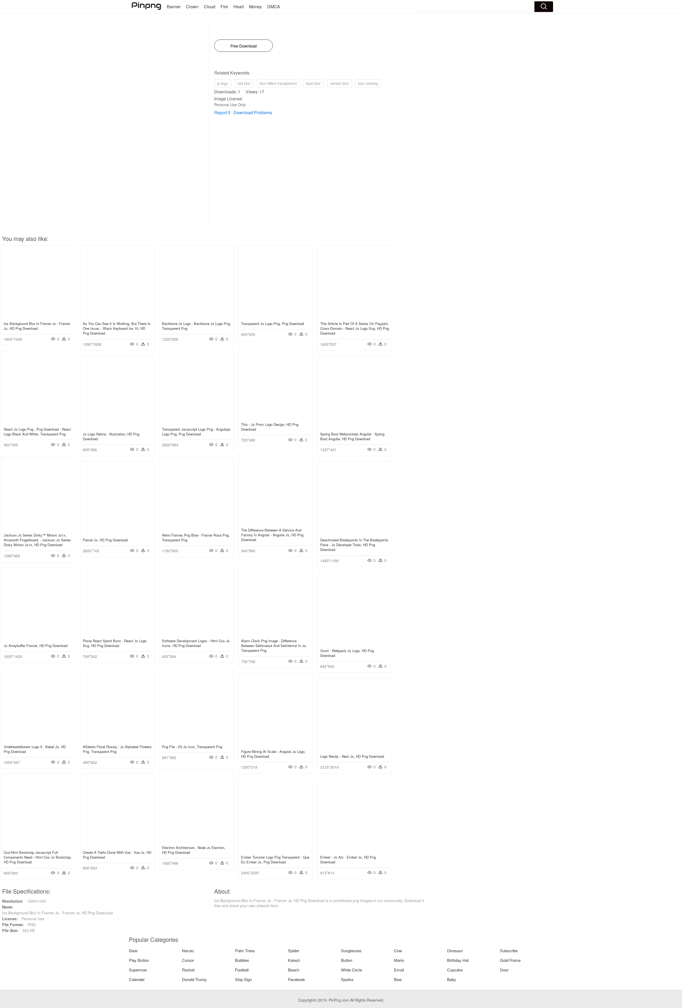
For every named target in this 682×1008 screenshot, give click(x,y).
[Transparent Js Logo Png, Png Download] (275, 315)
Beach (293, 970)
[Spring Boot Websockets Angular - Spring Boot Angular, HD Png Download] (354, 426)
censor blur (339, 83)
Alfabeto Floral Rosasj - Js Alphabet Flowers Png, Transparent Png (117, 749)
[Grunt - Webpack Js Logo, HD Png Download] (354, 642)
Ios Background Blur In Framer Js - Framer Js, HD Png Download (37, 326)
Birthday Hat (458, 960)
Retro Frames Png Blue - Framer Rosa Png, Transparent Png (196, 537)
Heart (238, 6)
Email (399, 970)
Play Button (139, 960)
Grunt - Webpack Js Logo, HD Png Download (347, 653)
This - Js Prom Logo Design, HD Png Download (269, 427)
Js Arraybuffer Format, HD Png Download (35, 645)
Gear (133, 950)
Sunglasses (351, 950)
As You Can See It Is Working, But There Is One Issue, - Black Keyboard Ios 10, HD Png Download (117, 328)
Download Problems (252, 112)
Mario (399, 960)
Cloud (209, 6)
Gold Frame (510, 960)
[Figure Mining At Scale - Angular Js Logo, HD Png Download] (275, 743)
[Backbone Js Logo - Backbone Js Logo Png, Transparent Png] (196, 315)
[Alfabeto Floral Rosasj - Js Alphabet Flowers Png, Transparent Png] (117, 738)
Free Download (243, 46)
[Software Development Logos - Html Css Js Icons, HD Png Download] (196, 633)
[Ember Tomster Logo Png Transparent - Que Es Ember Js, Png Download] (275, 849)
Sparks (347, 979)
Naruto (188, 950)
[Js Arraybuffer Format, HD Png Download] (38, 637)
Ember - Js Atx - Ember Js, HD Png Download (348, 859)
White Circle (351, 970)
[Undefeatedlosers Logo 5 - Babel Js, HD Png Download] (38, 738)
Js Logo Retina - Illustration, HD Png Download (111, 436)
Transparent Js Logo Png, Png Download (272, 323)
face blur (313, 83)
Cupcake (455, 970)
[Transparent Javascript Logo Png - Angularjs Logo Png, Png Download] (196, 421)
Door (504, 970)
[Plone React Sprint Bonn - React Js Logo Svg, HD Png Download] (117, 633)
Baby (451, 979)
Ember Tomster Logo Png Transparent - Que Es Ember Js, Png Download (275, 859)
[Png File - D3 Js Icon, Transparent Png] (196, 738)
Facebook (296, 979)
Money (255, 6)
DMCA (273, 6)
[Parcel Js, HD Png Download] (117, 532)
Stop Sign (243, 979)
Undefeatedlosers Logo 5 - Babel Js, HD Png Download (35, 749)
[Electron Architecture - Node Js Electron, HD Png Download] (196, 839)
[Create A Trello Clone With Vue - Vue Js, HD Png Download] (117, 844)
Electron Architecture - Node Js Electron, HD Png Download (193, 850)
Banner (174, 6)
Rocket (188, 970)
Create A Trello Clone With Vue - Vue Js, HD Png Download (117, 855)
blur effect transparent (278, 83)
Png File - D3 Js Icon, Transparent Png (192, 746)
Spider (293, 950)
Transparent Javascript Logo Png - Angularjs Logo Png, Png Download (196, 431)
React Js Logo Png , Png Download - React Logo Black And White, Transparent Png (37, 431)
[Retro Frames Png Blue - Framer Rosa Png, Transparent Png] (196, 527)
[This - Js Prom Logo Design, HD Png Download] (275, 416)
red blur (243, 83)
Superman (138, 970)
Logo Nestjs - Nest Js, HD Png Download (352, 756)
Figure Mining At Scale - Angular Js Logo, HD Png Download (273, 754)
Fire (224, 6)
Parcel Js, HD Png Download (105, 539)
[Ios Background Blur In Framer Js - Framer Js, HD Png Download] (38, 315)
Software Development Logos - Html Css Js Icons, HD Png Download (196, 643)
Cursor (188, 960)
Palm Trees (245, 950)
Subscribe (509, 950)
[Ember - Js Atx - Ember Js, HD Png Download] (354, 849)
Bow (398, 979)
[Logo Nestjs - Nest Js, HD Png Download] (354, 748)
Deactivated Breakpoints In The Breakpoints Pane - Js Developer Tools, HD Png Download (354, 544)
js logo (222, 83)
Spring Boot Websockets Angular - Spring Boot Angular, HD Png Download (352, 436)
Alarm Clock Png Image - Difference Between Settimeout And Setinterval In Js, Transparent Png (274, 645)
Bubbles (242, 960)
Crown (192, 6)
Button (346, 960)
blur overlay (368, 83)
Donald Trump (194, 979)
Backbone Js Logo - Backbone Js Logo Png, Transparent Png (196, 326)
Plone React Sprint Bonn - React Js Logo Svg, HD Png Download (115, 643)
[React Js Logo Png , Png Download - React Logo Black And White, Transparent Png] (38, 421)
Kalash (294, 960)
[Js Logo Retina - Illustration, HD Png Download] (117, 426)
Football (242, 970)
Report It (222, 112)
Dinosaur (455, 950)
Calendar (137, 979)
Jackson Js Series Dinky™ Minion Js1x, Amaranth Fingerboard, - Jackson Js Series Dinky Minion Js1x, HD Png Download (37, 540)
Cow (398, 950)
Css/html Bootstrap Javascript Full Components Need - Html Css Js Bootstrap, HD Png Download (38, 857)
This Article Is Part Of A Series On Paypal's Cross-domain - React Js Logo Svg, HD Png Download (354, 328)
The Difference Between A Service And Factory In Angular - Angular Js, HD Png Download (272, 534)
